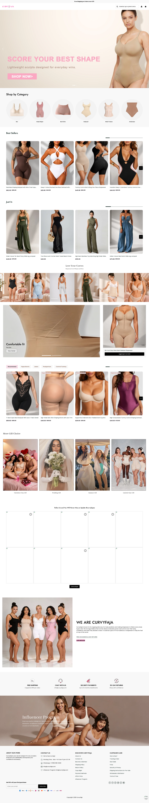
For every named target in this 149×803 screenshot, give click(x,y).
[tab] (74, 85)
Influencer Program (81, 779)
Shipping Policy (79, 765)
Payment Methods (81, 773)
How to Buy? (113, 756)
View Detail (11, 351)
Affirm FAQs (79, 776)
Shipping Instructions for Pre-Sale (120, 770)
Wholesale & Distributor (117, 773)
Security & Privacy (115, 767)
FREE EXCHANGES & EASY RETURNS (86, 637)
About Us (78, 756)
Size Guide (113, 762)
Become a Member (81, 762)
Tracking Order (114, 759)
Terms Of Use (114, 776)
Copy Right (78, 770)
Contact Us (78, 759)
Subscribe (43, 786)
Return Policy (79, 767)
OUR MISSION (80, 640)
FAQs (111, 765)
